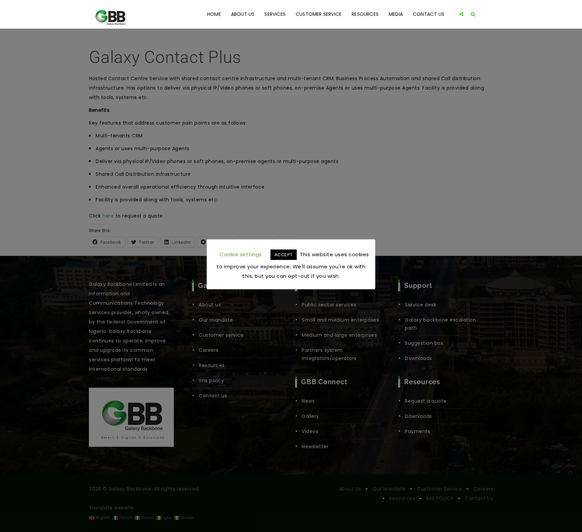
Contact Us (428, 14)
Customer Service (319, 14)
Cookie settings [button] (241, 254)
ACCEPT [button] (283, 255)
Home (214, 14)
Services (275, 14)
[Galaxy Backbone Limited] (110, 14)
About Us (243, 14)
